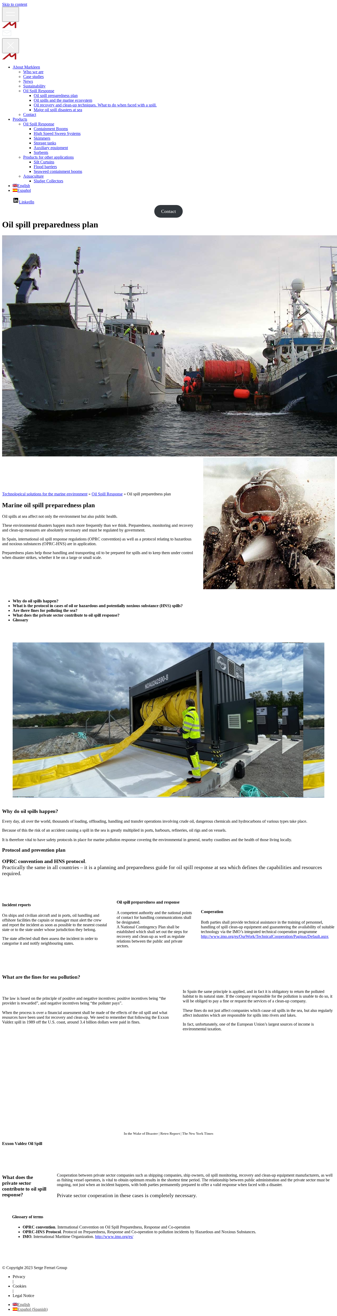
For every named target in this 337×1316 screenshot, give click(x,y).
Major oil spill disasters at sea (58, 110)
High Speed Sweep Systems (57, 133)
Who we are (33, 72)
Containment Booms (51, 128)
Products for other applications (48, 157)
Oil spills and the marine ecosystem (63, 100)
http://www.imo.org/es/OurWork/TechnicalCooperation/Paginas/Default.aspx (265, 936)
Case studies (33, 76)
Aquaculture (33, 176)
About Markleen (26, 67)
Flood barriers (45, 166)
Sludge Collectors (48, 181)
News (28, 81)
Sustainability (34, 86)
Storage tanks (45, 143)
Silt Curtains (44, 162)
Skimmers (42, 138)
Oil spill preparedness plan (56, 95)
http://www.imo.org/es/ (114, 1236)
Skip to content (14, 4)
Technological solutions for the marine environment (44, 494)
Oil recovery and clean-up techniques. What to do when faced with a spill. (95, 105)
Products (20, 119)
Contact (29, 114)
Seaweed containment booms (58, 171)
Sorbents (41, 152)
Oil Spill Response (38, 91)
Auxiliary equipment (51, 147)
